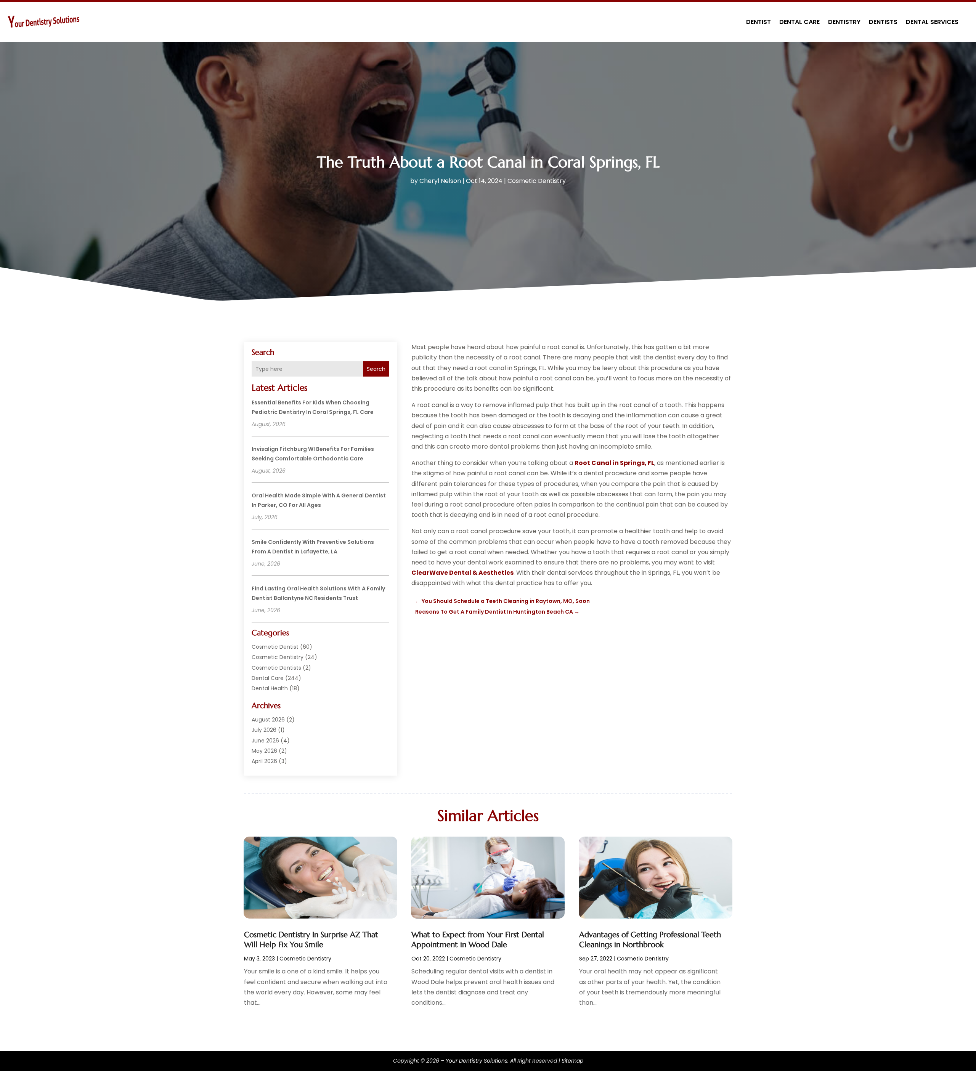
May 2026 (264, 751)
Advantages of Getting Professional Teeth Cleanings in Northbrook (650, 939)
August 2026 (268, 719)
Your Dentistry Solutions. (477, 1061)
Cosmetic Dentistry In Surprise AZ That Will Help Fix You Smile (311, 939)
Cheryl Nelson (440, 180)
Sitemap (572, 1061)
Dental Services (932, 22)
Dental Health (270, 688)
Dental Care (799, 22)
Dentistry (844, 22)
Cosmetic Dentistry (536, 180)
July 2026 (264, 730)
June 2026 (265, 740)
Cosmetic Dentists (276, 668)
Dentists (883, 22)
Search (376, 369)
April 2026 (264, 761)
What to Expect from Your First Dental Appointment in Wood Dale (477, 939)
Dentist (758, 22)
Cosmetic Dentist (275, 647)
